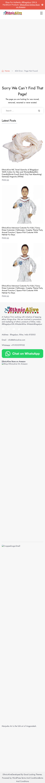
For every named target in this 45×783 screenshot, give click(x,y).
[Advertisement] (22, 45)
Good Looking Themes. (33, 774)
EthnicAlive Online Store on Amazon (28, 5)
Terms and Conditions (30, 778)
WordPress (16, 778)
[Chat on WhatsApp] (22, 353)
